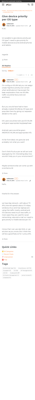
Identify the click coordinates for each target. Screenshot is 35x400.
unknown (10, 24)
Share (5, 60)
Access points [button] (15, 273)
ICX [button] (16, 270)
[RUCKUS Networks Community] (8, 4)
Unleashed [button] (7, 277)
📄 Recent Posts (7, 254)
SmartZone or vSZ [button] (24, 268)
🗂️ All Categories (7, 251)
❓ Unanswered (17, 257)
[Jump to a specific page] (31, 75)
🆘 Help (4, 260)
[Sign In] (32, 4)
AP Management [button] (26, 270)
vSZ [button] (5, 273)
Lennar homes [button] (27, 275)
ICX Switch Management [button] (11, 275)
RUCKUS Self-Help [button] (9, 268)
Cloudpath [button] (7, 270)
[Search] (28, 4)
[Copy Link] (30, 26)
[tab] (6, 65)
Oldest (10, 71)
